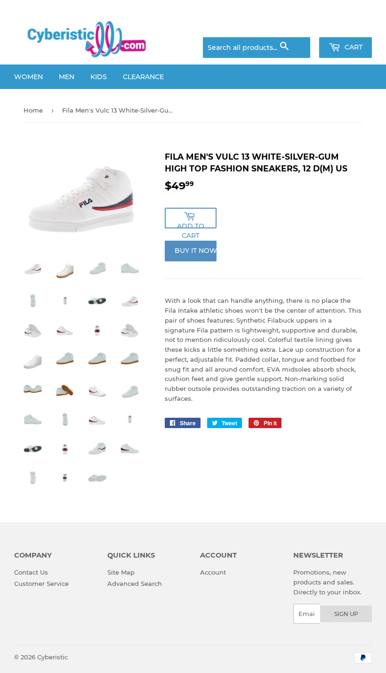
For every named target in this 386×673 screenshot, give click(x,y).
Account (213, 572)
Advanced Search (134, 583)
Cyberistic (52, 657)
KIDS (98, 77)
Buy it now (196, 250)
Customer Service (41, 583)
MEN (66, 77)
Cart (352, 47)
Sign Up (346, 613)
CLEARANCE (143, 77)
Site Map (121, 572)
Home (33, 110)
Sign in (297, 26)
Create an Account (346, 26)
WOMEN (28, 77)
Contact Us (31, 572)
